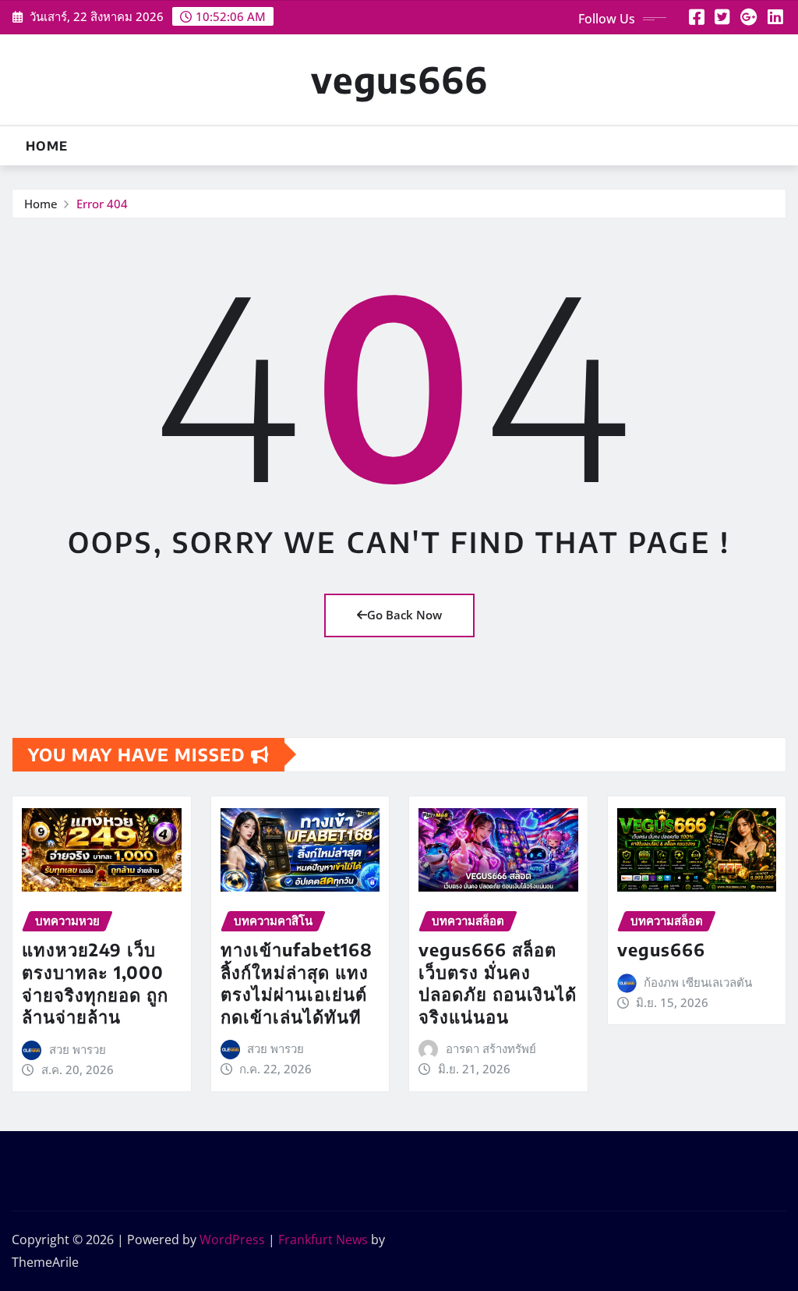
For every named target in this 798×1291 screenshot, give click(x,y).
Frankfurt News (323, 1239)
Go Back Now (404, 614)
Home (47, 146)
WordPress (232, 1239)
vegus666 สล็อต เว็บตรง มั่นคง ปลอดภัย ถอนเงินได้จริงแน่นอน (497, 982)
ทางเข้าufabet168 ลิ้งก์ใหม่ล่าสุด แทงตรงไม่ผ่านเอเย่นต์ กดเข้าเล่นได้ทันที (297, 982)
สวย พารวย (77, 1049)
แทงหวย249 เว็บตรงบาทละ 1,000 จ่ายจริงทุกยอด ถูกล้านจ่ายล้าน (95, 982)
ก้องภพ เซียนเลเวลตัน (698, 982)
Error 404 (102, 203)
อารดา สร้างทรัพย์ (491, 1048)
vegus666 (399, 79)
